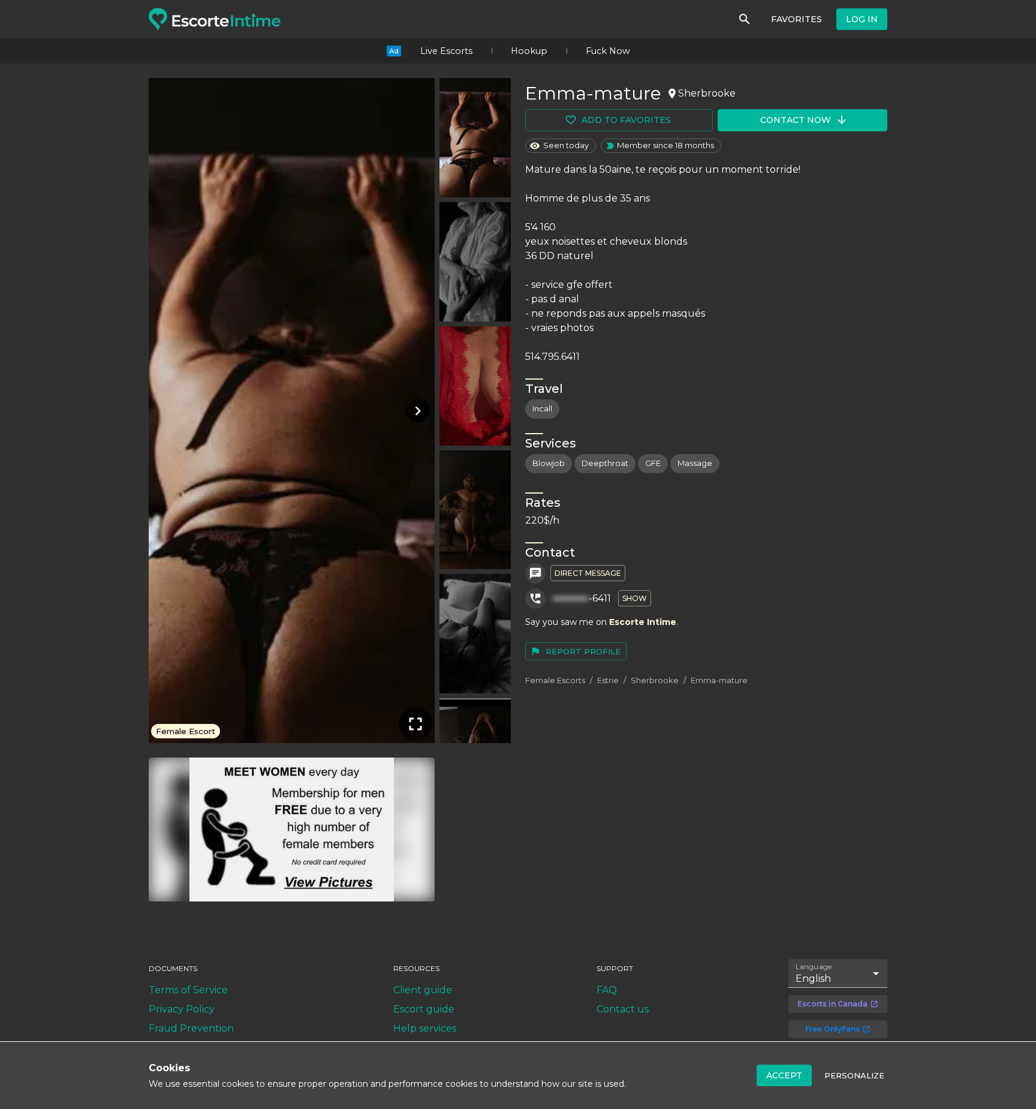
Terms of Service (188, 990)
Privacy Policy (182, 1009)
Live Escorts (446, 51)
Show (634, 598)
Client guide (422, 990)
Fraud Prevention (191, 1028)
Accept (784, 1075)
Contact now (795, 120)
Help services (424, 1028)
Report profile (583, 651)
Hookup (529, 51)
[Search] (745, 19)
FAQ (607, 990)
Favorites (796, 19)
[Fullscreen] (415, 724)
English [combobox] (813, 978)
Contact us (623, 1009)
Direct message (588, 573)
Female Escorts (555, 680)
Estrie (608, 680)
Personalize (854, 1075)
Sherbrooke (655, 680)
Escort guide (423, 1009)
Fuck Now (608, 51)
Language (814, 967)
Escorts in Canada (832, 1003)
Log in (862, 19)
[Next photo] (415, 410)
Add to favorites (626, 120)
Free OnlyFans (832, 1028)
